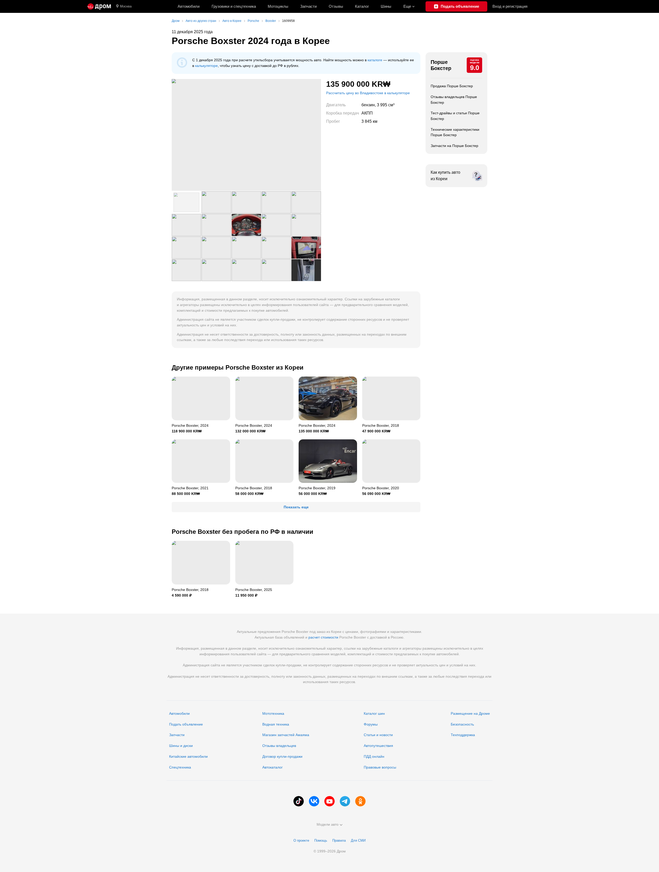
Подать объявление (186, 724)
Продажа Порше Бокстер (452, 86)
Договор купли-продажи (282, 756)
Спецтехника (180, 767)
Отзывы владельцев (279, 746)
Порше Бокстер (441, 65)
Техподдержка (463, 735)
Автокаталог (272, 767)
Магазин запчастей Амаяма (285, 735)
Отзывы (336, 6)
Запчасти (308, 6)
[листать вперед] (310, 135)
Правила (339, 840)
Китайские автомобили (188, 756)
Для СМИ (358, 840)
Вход (509, 6)
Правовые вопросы (380, 767)
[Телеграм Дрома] (345, 801)
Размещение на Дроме (470, 713)
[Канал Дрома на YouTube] (329, 801)
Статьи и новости (378, 735)
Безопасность (462, 724)
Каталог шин (374, 713)
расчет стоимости (323, 637)
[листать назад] (182, 135)
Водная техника (275, 724)
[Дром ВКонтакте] (314, 801)
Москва (126, 6)
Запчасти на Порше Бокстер (454, 146)
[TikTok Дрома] (298, 801)
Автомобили (189, 6)
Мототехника (273, 713)
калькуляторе (206, 66)
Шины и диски (181, 746)
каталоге (375, 60)
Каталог (362, 6)
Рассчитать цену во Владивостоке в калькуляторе (368, 93)
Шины (386, 6)
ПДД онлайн (374, 756)
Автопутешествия (378, 746)
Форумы (371, 724)
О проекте (301, 840)
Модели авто (328, 824)
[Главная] (99, 6)
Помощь (320, 840)
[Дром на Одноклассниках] (360, 801)
